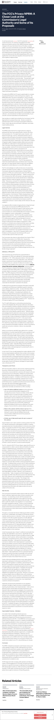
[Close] (52, 715)
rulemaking (30, 41)
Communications (5, 10)
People (15, 2)
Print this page (43, 43)
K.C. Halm (6, 28)
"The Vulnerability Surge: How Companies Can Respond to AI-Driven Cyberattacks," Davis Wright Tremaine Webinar (26, 694)
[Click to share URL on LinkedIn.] (43, 42)
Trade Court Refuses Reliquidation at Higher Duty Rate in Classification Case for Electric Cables (43, 694)
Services (20, 2)
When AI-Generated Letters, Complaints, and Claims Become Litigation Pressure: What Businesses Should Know (10, 694)
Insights (25, 2)
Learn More (25, 713)
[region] (27, 715)
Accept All (40, 717)
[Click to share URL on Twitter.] (40, 42)
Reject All (40, 715)
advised (15, 41)
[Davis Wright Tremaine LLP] (6, 2)
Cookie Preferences (40, 712)
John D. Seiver (22, 28)
